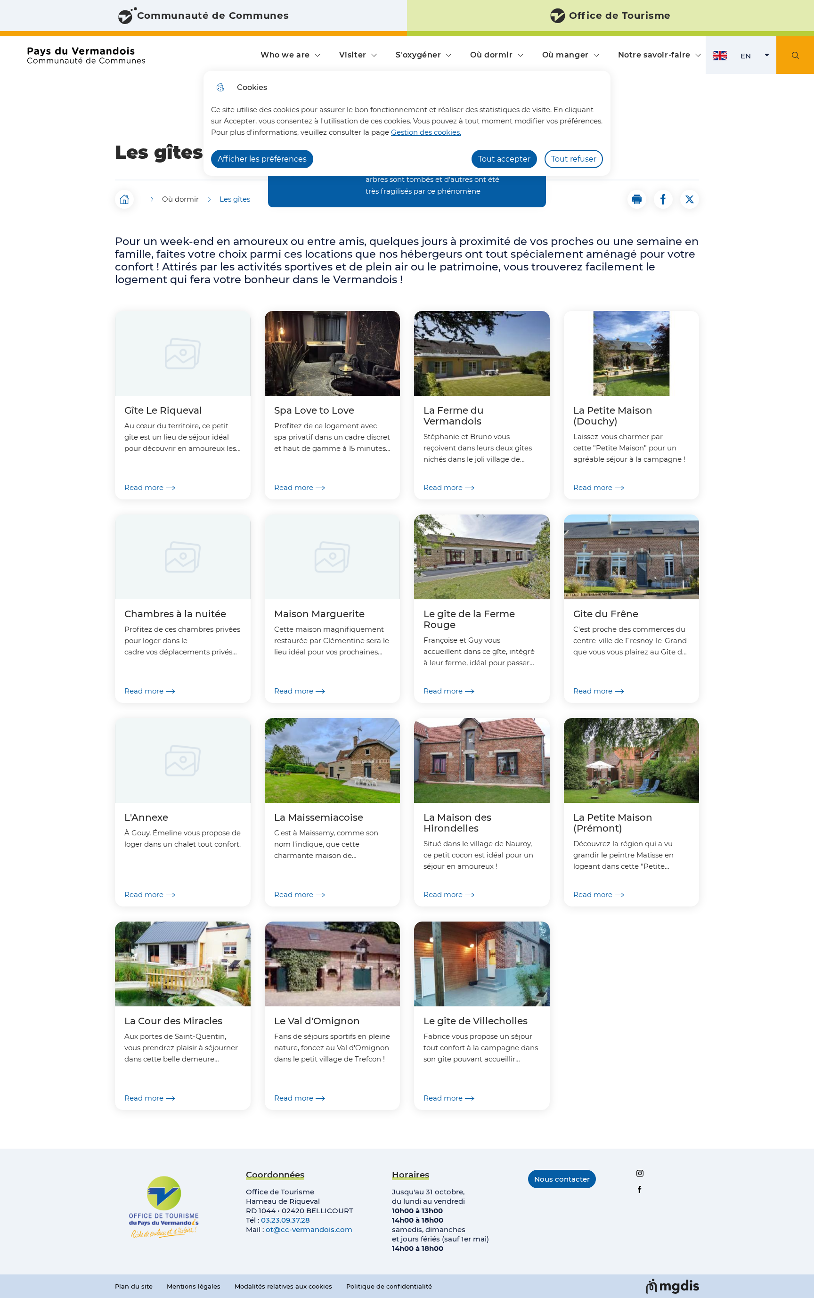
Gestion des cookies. (426, 132)
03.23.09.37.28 (285, 1220)
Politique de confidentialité (389, 1286)
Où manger (565, 54)
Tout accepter (504, 159)
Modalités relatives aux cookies (283, 1286)
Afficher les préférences (262, 159)
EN (758, 58)
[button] (636, 199)
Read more (143, 487)
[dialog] (407, 123)
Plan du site (134, 1286)
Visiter (352, 54)
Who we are (285, 54)
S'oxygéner (418, 54)
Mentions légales (193, 1286)
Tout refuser (573, 159)
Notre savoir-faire (654, 54)
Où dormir (491, 54)
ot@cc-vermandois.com (309, 1229)
